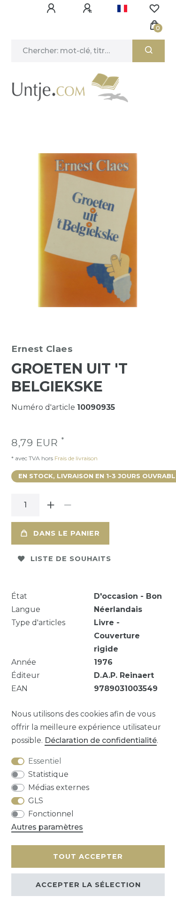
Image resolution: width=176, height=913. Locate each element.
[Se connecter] (52, 8)
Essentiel (44, 761)
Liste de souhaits (71, 558)
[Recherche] (148, 51)
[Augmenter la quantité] (50, 505)
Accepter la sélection (88, 884)
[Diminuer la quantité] (67, 505)
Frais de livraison (75, 458)
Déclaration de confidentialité (101, 740)
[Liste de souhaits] (154, 8)
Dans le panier (66, 533)
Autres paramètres (47, 827)
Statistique (48, 774)
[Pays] (122, 8)
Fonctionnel (51, 813)
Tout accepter (88, 856)
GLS (35, 800)
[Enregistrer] (88, 8)
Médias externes (58, 787)
